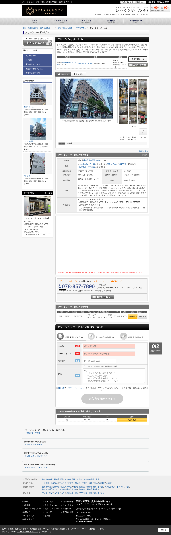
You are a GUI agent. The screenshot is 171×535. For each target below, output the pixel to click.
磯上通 (27, 445)
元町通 (70, 483)
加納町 (77, 483)
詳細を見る (133, 316)
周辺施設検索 (68, 512)
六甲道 (56, 493)
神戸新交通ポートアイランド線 (117, 487)
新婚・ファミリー (52, 509)
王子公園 (83, 493)
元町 (51, 493)
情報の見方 (143, 151)
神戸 (45, 456)
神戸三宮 (122, 164)
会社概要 (26, 505)
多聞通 (33, 445)
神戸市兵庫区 (89, 479)
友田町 (102, 483)
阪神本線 (82, 167)
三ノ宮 (90, 64)
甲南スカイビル (29, 107)
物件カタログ (28, 519)
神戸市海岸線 (71, 489)
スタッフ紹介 (68, 505)
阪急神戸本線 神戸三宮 (35, 69)
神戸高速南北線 (93, 489)
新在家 (96, 493)
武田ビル (27, 176)
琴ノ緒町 (97, 160)
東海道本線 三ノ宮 (33, 64)
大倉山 (33, 456)
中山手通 (45, 483)
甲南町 (84, 483)
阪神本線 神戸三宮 (33, 73)
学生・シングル (51, 505)
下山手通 (62, 483)
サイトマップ (28, 516)
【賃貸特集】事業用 (32, 433)
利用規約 (61, 388)
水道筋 (109, 483)
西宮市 (79, 479)
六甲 (63, 493)
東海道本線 (82, 64)
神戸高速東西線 (79, 487)
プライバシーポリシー (77, 388)
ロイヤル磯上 (28, 141)
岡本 (96, 483)
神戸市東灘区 (70, 479)
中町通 (39, 445)
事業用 (47, 516)
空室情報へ (137, 59)
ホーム (26, 502)
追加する (142, 316)
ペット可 (48, 512)
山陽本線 (82, 489)
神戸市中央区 (67, 62)
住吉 (103, 493)
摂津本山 (69, 493)
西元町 (27, 456)
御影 (90, 483)
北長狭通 (54, 483)
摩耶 (90, 493)
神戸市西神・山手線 (95, 487)
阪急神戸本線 (112, 164)
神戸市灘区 (58, 479)
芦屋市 (98, 479)
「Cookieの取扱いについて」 (27, 532)
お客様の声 (67, 509)
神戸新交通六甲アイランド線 (53, 489)
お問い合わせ (68, 502)
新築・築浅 (49, 502)
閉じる (163, 530)
